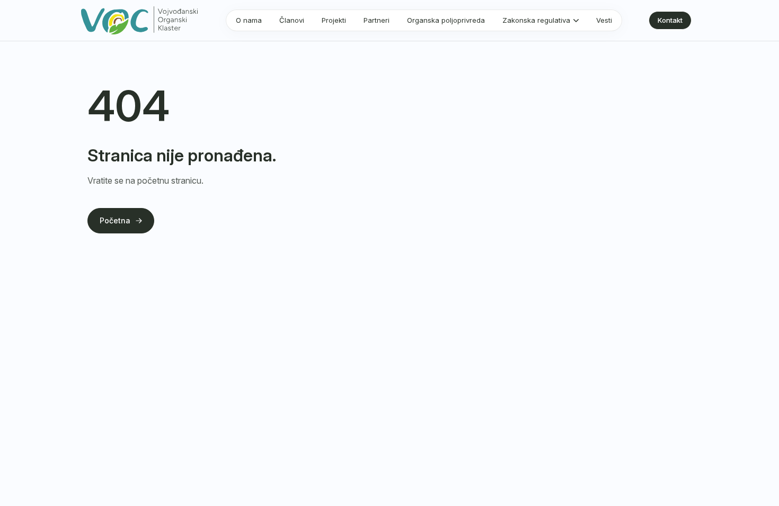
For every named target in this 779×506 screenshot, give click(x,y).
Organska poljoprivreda (446, 20)
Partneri (377, 20)
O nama (249, 20)
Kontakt (670, 20)
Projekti (334, 20)
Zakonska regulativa (536, 20)
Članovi (291, 20)
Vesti (604, 20)
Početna (115, 220)
